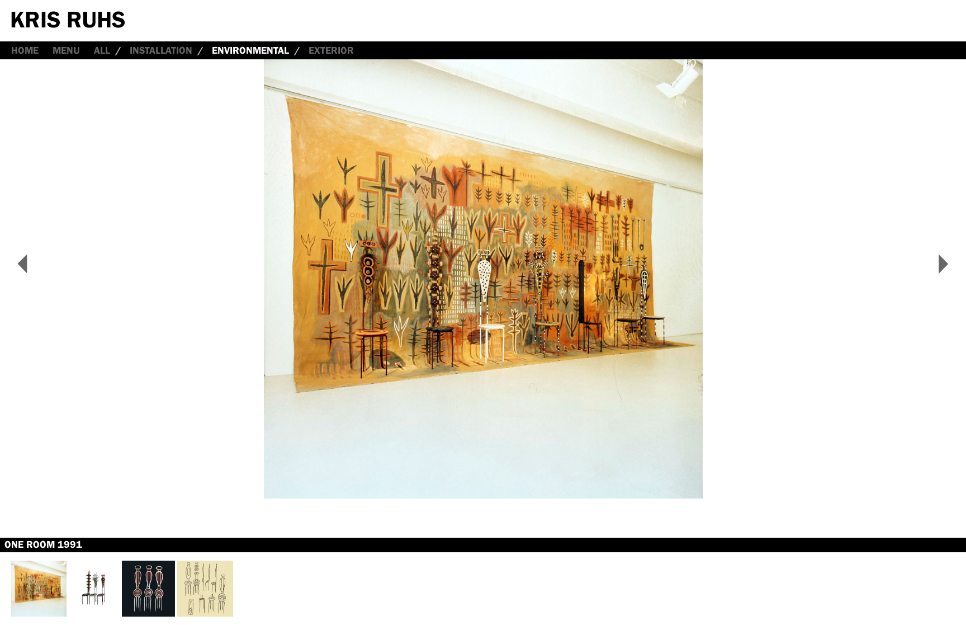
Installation (161, 50)
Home (25, 50)
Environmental (250, 50)
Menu (66, 50)
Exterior (331, 50)
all (102, 50)
